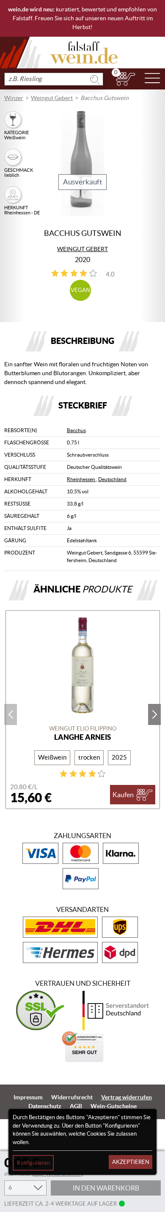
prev (10, 714)
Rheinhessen (81, 479)
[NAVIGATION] (152, 79)
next (154, 714)
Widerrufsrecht (72, 1097)
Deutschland (112, 479)
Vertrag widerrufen (126, 1097)
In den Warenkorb (106, 1188)
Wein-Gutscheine (114, 1106)
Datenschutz (44, 1106)
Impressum (28, 1097)
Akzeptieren (130, 1162)
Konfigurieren (33, 1163)
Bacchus (76, 430)
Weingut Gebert (52, 98)
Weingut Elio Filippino (82, 728)
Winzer (13, 98)
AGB (76, 1106)
